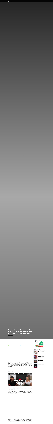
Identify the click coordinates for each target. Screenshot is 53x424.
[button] (43, 1)
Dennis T (19, 335)
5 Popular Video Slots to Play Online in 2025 (41, 360)
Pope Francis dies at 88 (41, 364)
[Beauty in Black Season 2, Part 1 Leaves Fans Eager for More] (35, 352)
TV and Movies (39, 352)
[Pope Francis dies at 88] (35, 366)
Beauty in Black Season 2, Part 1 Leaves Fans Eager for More (41, 351)
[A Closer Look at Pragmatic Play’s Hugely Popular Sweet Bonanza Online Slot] (35, 357)
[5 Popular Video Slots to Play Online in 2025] (35, 361)
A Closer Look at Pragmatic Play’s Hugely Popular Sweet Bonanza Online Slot (41, 356)
